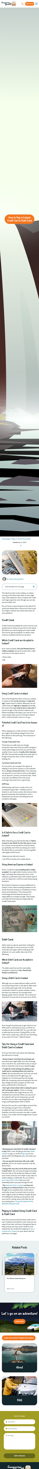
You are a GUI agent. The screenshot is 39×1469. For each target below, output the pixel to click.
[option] (19, 1275)
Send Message (19, 1456)
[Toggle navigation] (36, 3)
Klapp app (24, 1154)
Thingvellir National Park (24, 1201)
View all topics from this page (14, 587)
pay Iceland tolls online (10, 1180)
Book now (29, 4)
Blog (13, 539)
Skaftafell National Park (10, 1204)
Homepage (6, 539)
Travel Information (24, 539)
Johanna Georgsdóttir (16, 579)
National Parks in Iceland (15, 1185)
